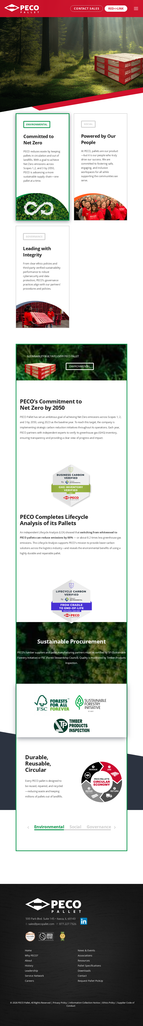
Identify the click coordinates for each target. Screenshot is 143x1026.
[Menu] (136, 8)
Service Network (34, 975)
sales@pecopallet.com (41, 924)
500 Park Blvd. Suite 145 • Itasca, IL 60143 (51, 918)
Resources (84, 960)
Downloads (84, 970)
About (28, 960)
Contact (82, 975)
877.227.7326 (67, 924)
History (29, 965)
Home (28, 950)
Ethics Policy (108, 1002)
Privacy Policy (60, 1002)
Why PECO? (31, 955)
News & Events (86, 950)
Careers (29, 980)
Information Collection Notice (84, 1002)
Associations (85, 955)
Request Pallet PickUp (90, 980)
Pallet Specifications (89, 965)
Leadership (31, 970)
